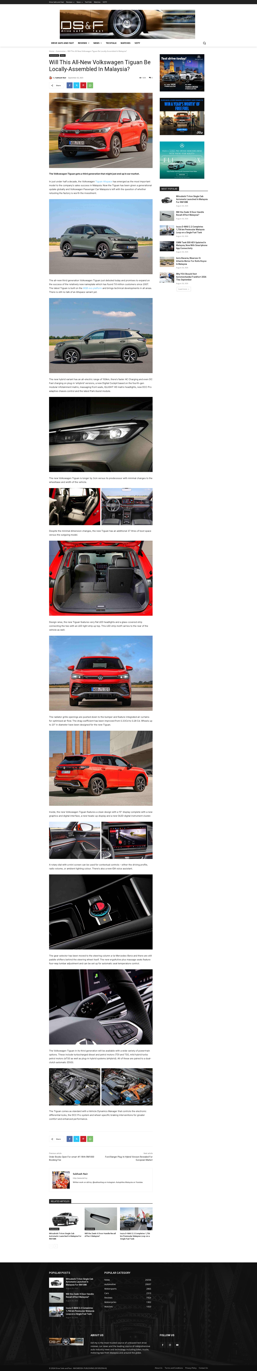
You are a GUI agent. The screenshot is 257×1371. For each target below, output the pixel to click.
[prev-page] (51, 1246)
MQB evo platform (92, 288)
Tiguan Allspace (103, 181)
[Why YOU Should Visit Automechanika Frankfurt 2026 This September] (167, 278)
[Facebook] (70, 85)
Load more (182, 289)
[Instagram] (170, 1345)
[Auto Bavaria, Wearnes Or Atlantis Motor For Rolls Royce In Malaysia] (167, 262)
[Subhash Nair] (51, 77)
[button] (204, 43)
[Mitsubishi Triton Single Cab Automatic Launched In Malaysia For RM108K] (65, 1218)
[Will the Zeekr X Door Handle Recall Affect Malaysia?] (101, 1218)
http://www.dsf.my (80, 1178)
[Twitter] (76, 85)
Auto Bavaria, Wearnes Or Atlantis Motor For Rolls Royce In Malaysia (191, 261)
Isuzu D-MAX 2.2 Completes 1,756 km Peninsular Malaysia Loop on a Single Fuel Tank (135, 1236)
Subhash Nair (60, 78)
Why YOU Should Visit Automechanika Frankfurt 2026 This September (191, 277)
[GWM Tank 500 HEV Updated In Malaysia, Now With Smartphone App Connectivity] (167, 246)
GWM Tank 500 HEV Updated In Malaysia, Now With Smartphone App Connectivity (191, 245)
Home (51, 51)
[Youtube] (177, 1345)
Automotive (61, 51)
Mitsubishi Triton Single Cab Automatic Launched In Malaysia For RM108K (65, 1236)
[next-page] (56, 1246)
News (63, 55)
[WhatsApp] (90, 85)
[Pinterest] (83, 85)
